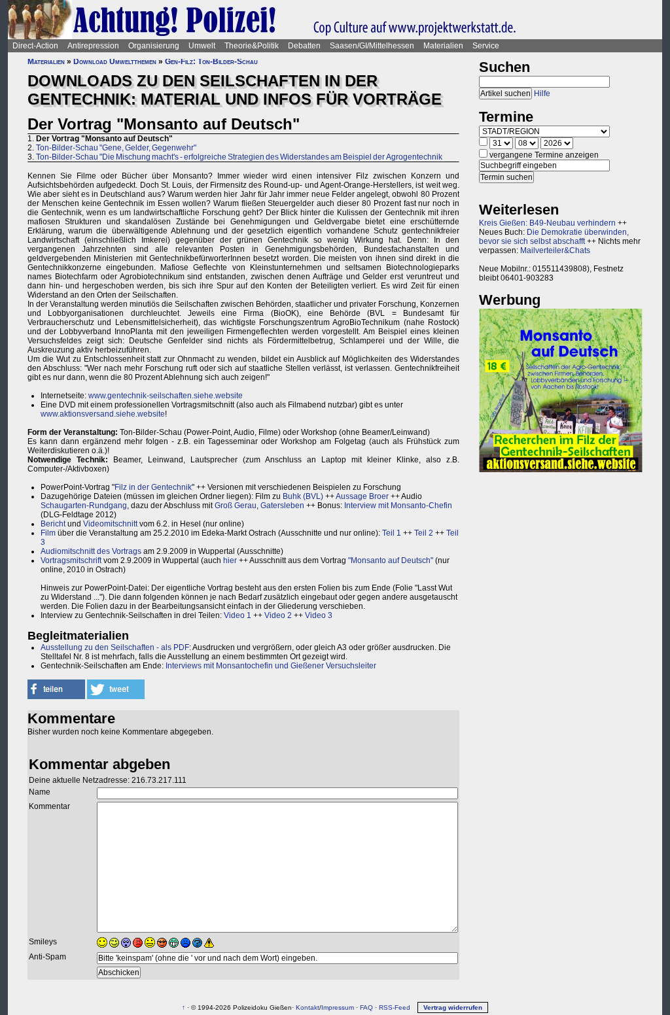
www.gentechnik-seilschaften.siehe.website (165, 395)
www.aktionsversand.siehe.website (103, 414)
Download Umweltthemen (114, 61)
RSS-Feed (394, 1007)
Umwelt (201, 45)
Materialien (443, 45)
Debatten (304, 45)
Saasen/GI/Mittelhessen (372, 45)
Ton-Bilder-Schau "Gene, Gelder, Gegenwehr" (116, 147)
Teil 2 (423, 533)
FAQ (366, 1007)
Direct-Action (35, 45)
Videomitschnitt (110, 523)
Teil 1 (391, 533)
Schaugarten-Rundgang (84, 505)
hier (230, 560)
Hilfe (542, 93)
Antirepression (93, 45)
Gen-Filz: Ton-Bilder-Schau (211, 61)
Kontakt (307, 1007)
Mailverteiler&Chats (555, 250)
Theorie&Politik (251, 45)
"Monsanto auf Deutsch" (390, 560)
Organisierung (153, 45)
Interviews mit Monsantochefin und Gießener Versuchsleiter (271, 665)
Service (485, 45)
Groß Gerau (235, 505)
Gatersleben (282, 505)
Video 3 (318, 615)
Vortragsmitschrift (71, 560)
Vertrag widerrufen (452, 1007)
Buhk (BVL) (303, 496)
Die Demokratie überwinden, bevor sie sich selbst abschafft (554, 237)
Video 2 (278, 615)
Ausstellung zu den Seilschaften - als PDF (115, 647)
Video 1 (237, 615)
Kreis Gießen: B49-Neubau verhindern (547, 223)
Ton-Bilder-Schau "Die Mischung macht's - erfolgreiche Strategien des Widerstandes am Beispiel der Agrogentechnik (239, 157)
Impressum (337, 1007)
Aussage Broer (362, 496)
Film (48, 533)
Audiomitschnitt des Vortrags (91, 551)
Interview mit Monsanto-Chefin (398, 505)
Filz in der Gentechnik (153, 487)
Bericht (53, 523)
